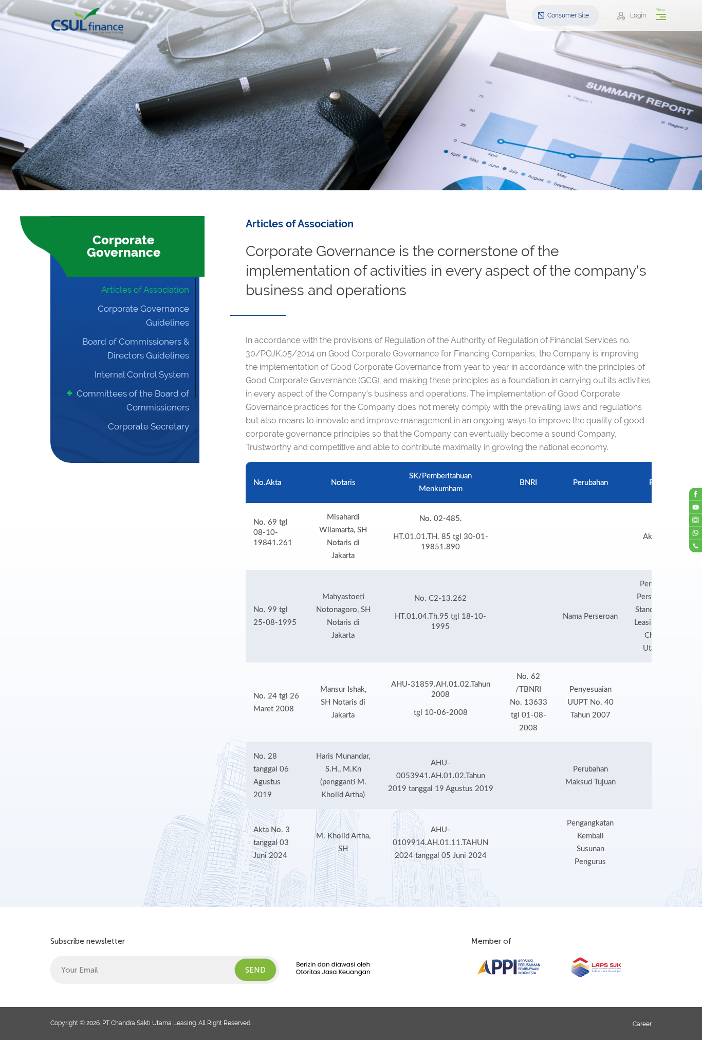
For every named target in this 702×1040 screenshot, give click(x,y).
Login (638, 15)
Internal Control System (142, 374)
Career (642, 1024)
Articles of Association (145, 289)
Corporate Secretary (148, 426)
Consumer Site (568, 15)
